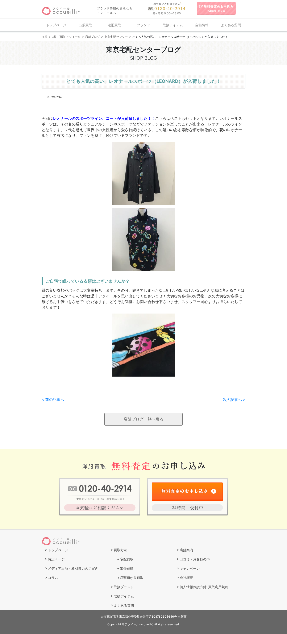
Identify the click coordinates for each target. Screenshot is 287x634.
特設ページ (56, 559)
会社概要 (186, 578)
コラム (53, 578)
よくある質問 (231, 25)
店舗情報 (201, 25)
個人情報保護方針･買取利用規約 (204, 587)
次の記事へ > (234, 399)
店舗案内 (186, 550)
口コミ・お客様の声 (195, 559)
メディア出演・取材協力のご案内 (73, 568)
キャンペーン (190, 568)
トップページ (56, 25)
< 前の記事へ (53, 399)
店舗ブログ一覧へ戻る (143, 419)
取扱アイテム (173, 25)
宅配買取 (114, 25)
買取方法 (120, 550)
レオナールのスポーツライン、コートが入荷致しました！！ (104, 118)
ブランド (143, 25)
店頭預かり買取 (132, 578)
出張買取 (85, 25)
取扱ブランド (124, 587)
